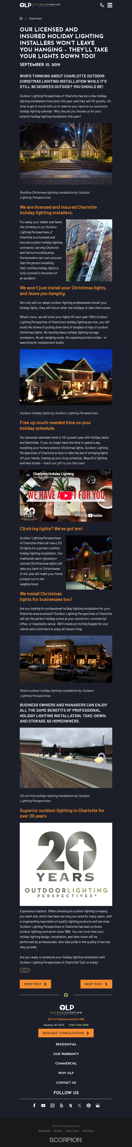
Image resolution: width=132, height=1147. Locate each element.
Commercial (66, 1063)
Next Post (93, 984)
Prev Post (32, 984)
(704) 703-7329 (78, 1025)
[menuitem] (44, 1130)
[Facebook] (34, 1105)
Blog (24, 970)
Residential (66, 1044)
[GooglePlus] (98, 1105)
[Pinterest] (89, 1105)
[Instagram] (52, 1105)
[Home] (40, 5)
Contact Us (66, 1082)
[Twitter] (79, 1105)
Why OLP (66, 1073)
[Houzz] (71, 1105)
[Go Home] (21, 18)
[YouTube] (43, 1105)
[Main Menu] (109, 5)
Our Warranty (66, 1054)
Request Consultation (63, 1033)
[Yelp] (61, 1105)
